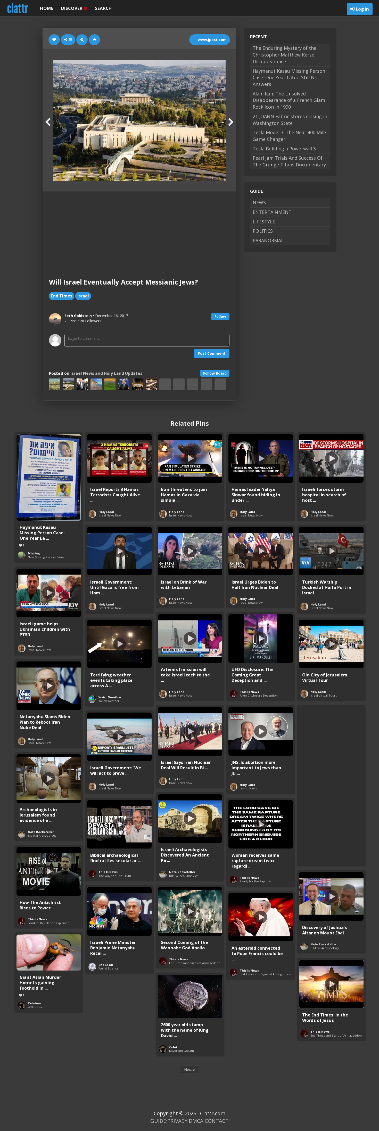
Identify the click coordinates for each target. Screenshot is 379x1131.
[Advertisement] (139, 230)
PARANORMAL (268, 240)
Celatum (34, 1003)
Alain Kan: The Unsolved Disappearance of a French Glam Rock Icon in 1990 (289, 100)
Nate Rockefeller (41, 832)
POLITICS (263, 231)
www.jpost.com (212, 39)
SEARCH (103, 8)
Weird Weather (109, 697)
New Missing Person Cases (46, 557)
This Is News (249, 692)
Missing (34, 553)
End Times (61, 296)
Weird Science (108, 968)
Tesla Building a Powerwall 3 (284, 149)
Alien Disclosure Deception (259, 695)
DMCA (196, 1120)
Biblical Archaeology (42, 835)
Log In (362, 9)
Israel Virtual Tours (323, 695)
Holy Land (106, 512)
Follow (220, 316)
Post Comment (212, 353)
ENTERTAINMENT (272, 212)
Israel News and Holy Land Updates (106, 373)
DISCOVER (72, 8)
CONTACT (217, 1120)
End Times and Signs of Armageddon (194, 963)
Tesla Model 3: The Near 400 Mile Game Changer (289, 135)
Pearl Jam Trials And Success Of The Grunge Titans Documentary (289, 161)
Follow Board (215, 373)
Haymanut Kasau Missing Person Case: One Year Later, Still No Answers (289, 77)
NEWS (259, 202)
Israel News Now (109, 515)
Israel (83, 296)
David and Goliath (181, 1051)
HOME (46, 8)
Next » (189, 1069)
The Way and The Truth (114, 876)
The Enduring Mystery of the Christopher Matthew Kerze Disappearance (284, 54)
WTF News (35, 1007)
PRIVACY (177, 1120)
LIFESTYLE (264, 222)
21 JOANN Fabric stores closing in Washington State (290, 119)
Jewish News (248, 788)
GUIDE (158, 1120)
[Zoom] (82, 39)
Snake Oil (105, 965)
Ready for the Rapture (255, 881)
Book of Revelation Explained (48, 923)
